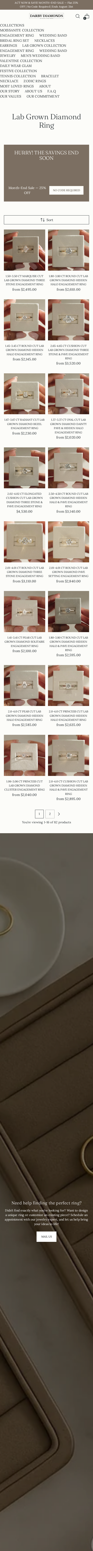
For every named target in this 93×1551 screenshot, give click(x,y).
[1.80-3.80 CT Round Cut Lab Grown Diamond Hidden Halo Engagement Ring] (68, 250)
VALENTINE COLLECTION (21, 61)
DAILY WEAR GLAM (16, 66)
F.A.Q (51, 91)
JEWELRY (8, 55)
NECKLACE (9, 81)
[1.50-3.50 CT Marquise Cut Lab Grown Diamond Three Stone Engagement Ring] (24, 250)
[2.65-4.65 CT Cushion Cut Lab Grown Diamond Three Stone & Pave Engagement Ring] (68, 319)
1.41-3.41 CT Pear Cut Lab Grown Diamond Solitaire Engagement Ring (25, 642)
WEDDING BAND (53, 35)
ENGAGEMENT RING (17, 35)
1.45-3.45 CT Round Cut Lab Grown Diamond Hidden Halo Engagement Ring (24, 350)
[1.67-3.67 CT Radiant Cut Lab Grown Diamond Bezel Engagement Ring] (24, 393)
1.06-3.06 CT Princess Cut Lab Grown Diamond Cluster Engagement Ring (24, 786)
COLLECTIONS (12, 25)
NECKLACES (44, 40)
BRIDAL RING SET (14, 40)
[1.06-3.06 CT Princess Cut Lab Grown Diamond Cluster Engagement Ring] (24, 755)
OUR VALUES (10, 96)
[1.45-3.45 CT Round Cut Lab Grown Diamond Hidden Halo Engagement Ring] (24, 319)
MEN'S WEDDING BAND (40, 55)
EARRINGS (8, 45)
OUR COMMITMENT (43, 96)
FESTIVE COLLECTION (18, 71)
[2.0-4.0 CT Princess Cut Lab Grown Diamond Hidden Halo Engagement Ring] (68, 685)
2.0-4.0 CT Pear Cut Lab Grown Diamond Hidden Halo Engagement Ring (24, 716)
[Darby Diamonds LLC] (46, 16)
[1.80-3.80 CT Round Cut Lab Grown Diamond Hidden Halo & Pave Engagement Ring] (68, 611)
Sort (49, 220)
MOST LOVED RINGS (17, 86)
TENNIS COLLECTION (18, 76)
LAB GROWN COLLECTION (44, 45)
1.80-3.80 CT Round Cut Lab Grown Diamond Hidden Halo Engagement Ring (68, 280)
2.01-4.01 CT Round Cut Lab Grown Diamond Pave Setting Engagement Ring (68, 572)
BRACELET (50, 76)
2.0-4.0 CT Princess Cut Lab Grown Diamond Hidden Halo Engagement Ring (68, 716)
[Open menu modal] (6, 16)
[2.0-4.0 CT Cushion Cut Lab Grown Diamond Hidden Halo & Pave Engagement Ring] (68, 755)
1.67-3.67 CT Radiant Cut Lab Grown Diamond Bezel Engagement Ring (24, 424)
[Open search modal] (77, 16)
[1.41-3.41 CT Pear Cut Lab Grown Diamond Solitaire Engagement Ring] (24, 611)
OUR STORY (9, 91)
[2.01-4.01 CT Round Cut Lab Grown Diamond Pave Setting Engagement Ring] (68, 541)
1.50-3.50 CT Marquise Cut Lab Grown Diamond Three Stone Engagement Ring (24, 280)
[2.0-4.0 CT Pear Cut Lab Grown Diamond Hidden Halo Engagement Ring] (24, 685)
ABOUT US (33, 91)
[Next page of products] (58, 814)
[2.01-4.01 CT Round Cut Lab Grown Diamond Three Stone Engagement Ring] (24, 541)
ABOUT (45, 86)
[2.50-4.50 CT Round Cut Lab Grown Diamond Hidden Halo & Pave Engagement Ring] (68, 468)
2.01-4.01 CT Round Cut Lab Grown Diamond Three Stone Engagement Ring (24, 572)
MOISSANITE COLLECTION (22, 30)
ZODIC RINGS (35, 81)
